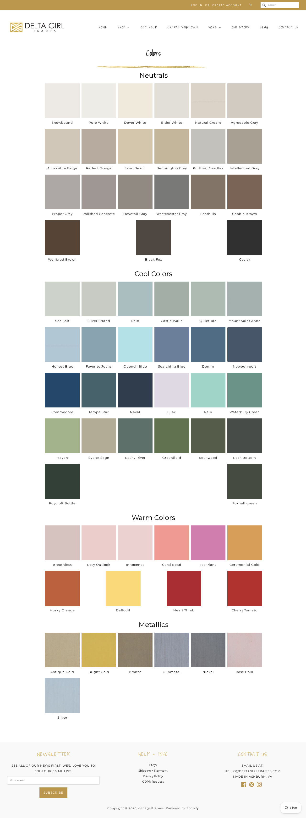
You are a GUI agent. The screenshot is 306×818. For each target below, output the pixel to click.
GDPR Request (153, 781)
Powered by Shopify (182, 808)
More (213, 27)
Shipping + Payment (153, 770)
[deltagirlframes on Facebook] (243, 785)
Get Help (149, 27)
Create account (227, 5)
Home (103, 27)
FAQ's (153, 765)
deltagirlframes (151, 808)
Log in (196, 5)
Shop (122, 27)
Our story (240, 27)
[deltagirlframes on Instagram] (259, 785)
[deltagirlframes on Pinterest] (251, 785)
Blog (264, 27)
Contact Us (289, 27)
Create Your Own (183, 27)
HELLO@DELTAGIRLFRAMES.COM (252, 771)
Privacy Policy (153, 776)
